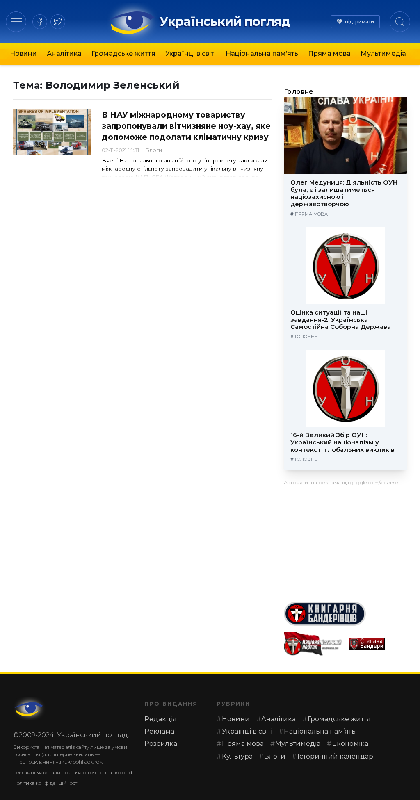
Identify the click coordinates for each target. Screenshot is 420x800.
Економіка (350, 744)
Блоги (154, 150)
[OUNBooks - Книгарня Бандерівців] (345, 614)
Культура (237, 756)
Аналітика (64, 53)
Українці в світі (190, 53)
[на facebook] (39, 21)
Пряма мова (329, 53)
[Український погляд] (29, 708)
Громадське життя (123, 53)
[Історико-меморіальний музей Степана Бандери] (378, 644)
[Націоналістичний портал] (313, 644)
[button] (16, 21)
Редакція (160, 719)
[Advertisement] (345, 540)
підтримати (359, 21)
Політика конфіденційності (45, 783)
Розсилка (160, 744)
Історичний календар (335, 756)
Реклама (159, 731)
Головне (298, 92)
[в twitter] (57, 21)
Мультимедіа (383, 53)
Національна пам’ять (262, 53)
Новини (23, 53)
